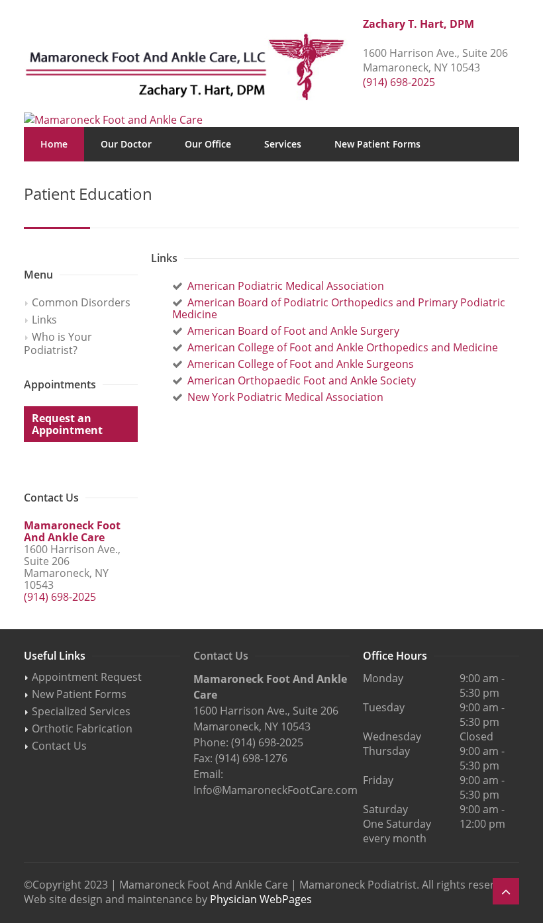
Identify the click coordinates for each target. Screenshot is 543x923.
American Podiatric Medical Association (285, 286)
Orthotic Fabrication (82, 728)
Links (44, 319)
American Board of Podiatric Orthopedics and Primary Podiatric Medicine (338, 308)
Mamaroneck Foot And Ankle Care (72, 531)
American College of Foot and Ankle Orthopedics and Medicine (342, 347)
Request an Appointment (67, 424)
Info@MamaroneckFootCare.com (275, 790)
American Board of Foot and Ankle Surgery (293, 331)
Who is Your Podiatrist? (58, 343)
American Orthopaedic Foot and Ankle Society (301, 380)
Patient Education (81, 178)
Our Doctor (126, 144)
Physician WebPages (261, 899)
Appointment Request (87, 677)
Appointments (187, 178)
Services (282, 144)
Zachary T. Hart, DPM (418, 24)
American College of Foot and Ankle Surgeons (300, 364)
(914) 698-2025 (399, 82)
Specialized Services (81, 711)
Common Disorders (81, 302)
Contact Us (278, 178)
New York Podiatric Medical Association (285, 397)
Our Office (208, 144)
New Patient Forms (377, 144)
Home (54, 144)
